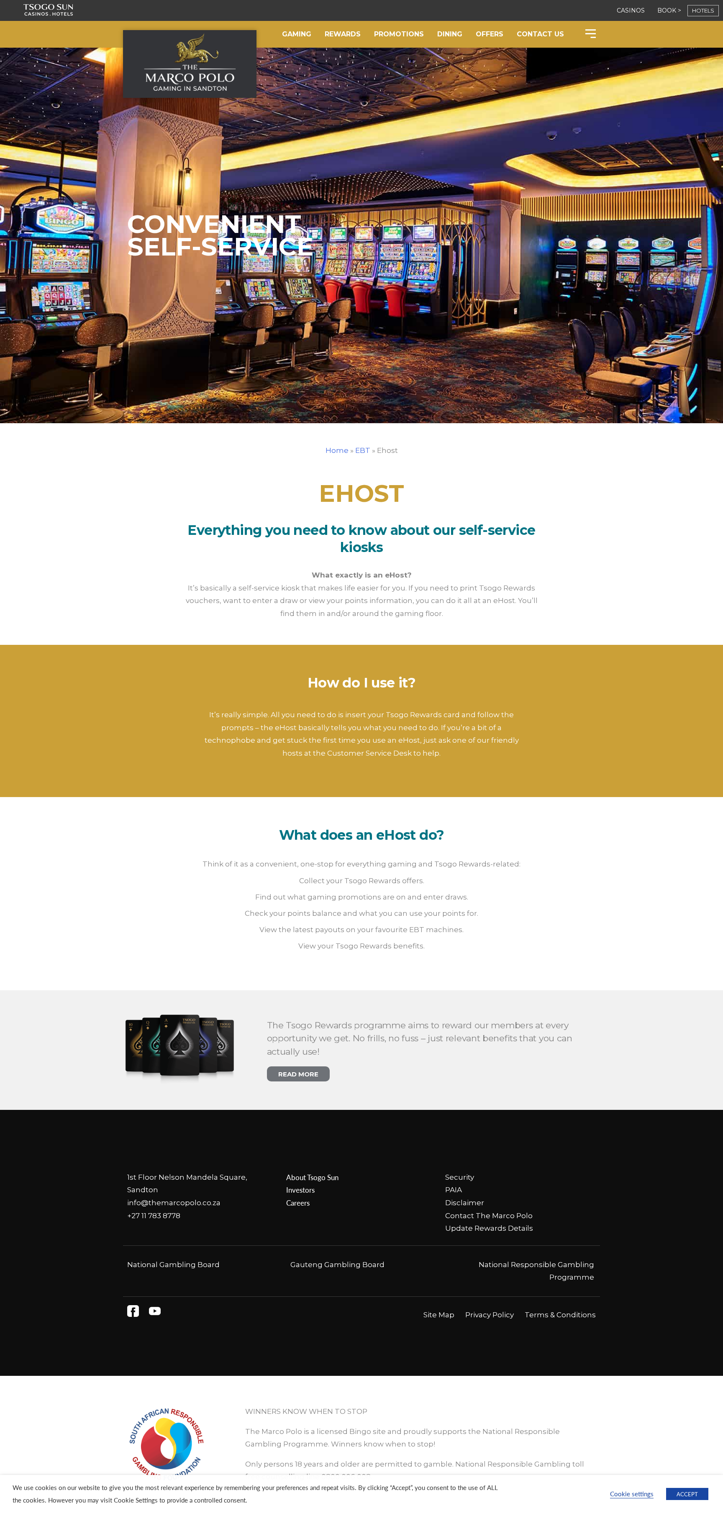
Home (337, 450)
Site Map (438, 1315)
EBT (362, 450)
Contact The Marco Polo (489, 1215)
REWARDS (343, 34)
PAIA (453, 1190)
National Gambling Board (173, 1264)
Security (459, 1177)
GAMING (296, 34)
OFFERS (489, 34)
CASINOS (631, 10)
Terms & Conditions (560, 1315)
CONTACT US (540, 34)
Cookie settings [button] (632, 1494)
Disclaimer (464, 1203)
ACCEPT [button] (687, 1494)
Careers (298, 1203)
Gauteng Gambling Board (337, 1264)
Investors (300, 1190)
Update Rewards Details (489, 1228)
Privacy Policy (489, 1315)
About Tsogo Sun (312, 1177)
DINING (449, 34)
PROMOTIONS (399, 34)
